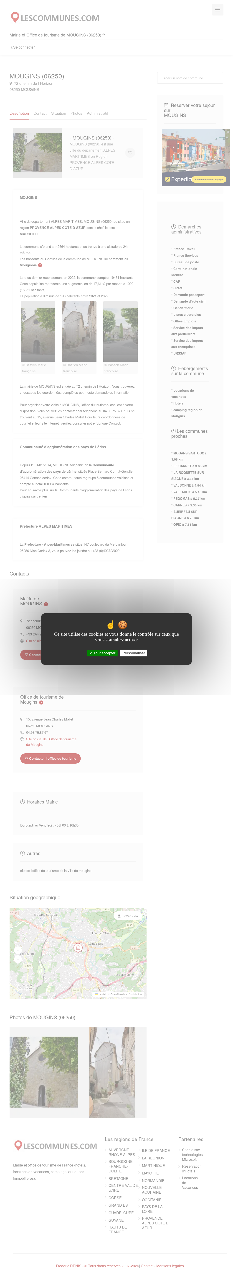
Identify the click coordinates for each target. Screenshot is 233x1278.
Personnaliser (133, 653)
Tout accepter (104, 653)
